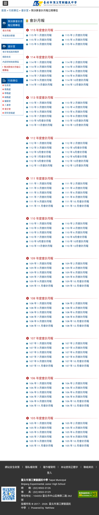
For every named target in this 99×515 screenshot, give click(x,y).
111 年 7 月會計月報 (40, 197)
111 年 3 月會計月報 (40, 188)
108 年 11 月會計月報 (41, 325)
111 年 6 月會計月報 (76, 192)
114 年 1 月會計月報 (40, 62)
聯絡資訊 (88, 467)
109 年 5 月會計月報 (40, 272)
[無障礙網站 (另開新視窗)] (88, 494)
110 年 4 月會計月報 (76, 228)
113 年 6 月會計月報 (76, 111)
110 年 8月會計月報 (76, 237)
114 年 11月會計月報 (40, 84)
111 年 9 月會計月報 (40, 201)
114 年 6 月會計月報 (76, 71)
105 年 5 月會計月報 (40, 432)
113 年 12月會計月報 (76, 125)
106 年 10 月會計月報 (77, 401)
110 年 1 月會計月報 (40, 223)
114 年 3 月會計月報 (40, 66)
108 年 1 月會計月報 (40, 303)
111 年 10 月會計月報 (77, 201)
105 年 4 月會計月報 (76, 427)
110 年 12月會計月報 (76, 245)
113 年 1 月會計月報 (40, 102)
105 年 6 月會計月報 (76, 432)
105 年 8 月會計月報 (76, 436)
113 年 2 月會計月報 (76, 102)
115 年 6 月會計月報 (76, 44)
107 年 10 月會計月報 (77, 361)
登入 (49, 472)
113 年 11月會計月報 (40, 125)
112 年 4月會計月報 (76, 147)
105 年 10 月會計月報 (77, 441)
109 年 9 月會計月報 (40, 281)
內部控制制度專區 (10, 62)
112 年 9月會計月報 (40, 161)
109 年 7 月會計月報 (40, 276)
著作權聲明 (49, 467)
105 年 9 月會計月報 (40, 441)
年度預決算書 (8, 35)
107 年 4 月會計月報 (76, 347)
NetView (49, 507)
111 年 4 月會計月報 (76, 188)
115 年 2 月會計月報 (76, 35)
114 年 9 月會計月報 (40, 80)
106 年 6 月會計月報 (76, 392)
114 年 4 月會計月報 (76, 66)
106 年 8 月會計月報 (76, 396)
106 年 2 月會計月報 (76, 383)
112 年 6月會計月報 (76, 152)
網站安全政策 (12, 467)
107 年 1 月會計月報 (40, 343)
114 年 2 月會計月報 (76, 62)
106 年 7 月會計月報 (40, 396)
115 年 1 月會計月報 (40, 35)
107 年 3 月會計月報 (40, 347)
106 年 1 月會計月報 (40, 383)
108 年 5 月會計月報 (40, 312)
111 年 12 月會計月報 (77, 205)
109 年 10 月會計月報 (77, 281)
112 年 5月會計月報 (40, 152)
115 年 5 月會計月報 (40, 44)
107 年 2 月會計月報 (76, 343)
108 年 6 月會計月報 (76, 312)
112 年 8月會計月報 (76, 156)
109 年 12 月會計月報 (77, 285)
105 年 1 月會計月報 (40, 423)
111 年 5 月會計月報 (40, 192)
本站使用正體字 (69, 467)
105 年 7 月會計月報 (40, 436)
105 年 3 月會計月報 (40, 427)
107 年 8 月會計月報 (76, 356)
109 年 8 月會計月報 (76, 276)
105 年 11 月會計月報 (41, 445)
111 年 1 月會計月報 (40, 183)
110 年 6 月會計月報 (76, 232)
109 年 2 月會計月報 (76, 263)
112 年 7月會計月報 (40, 156)
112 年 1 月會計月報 (40, 143)
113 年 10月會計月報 (76, 120)
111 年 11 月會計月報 (41, 205)
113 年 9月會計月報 (40, 120)
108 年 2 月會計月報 (76, 303)
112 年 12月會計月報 (76, 165)
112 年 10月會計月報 (76, 161)
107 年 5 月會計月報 (40, 352)
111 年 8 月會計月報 (76, 197)
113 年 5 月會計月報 (40, 111)
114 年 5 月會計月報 (40, 71)
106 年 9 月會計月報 (40, 401)
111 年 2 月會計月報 (76, 183)
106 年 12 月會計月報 (77, 405)
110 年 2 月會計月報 (76, 223)
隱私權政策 (31, 467)
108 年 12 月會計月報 (77, 325)
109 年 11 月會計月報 (41, 285)
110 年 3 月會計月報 (40, 228)
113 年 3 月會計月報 (40, 107)
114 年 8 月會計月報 (76, 75)
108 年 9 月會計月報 (40, 321)
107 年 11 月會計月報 (41, 365)
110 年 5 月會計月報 (40, 232)
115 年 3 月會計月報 (40, 39)
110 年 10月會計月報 (76, 241)
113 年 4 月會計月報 (76, 107)
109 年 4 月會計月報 (76, 267)
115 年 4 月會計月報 (76, 39)
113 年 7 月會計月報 (40, 116)
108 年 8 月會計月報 (76, 316)
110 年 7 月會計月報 (40, 237)
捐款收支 (6, 57)
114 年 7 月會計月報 (40, 75)
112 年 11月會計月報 (40, 165)
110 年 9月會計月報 (40, 241)
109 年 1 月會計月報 (40, 263)
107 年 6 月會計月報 (76, 352)
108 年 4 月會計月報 (76, 307)
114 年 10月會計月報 (76, 80)
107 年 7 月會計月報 (40, 356)
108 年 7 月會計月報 (40, 316)
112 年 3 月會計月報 (40, 147)
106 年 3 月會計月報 (40, 387)
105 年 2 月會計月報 (76, 423)
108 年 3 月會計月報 (40, 307)
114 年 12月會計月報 (76, 84)
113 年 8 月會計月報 (76, 116)
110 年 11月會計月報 (40, 245)
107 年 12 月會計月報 (77, 365)
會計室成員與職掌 (10, 52)
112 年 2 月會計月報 (76, 143)
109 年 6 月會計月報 (76, 272)
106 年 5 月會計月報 (40, 392)
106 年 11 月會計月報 (41, 405)
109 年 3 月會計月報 (40, 267)
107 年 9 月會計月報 (40, 361)
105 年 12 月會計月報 (77, 445)
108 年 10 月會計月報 (77, 321)
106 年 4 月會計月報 (76, 387)
